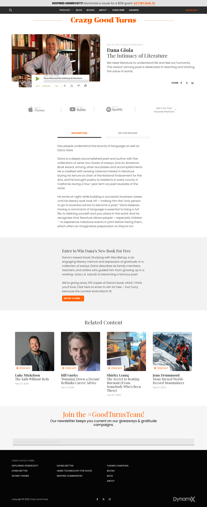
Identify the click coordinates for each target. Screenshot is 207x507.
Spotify (114, 109)
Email (16, 436)
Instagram (110, 499)
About (111, 481)
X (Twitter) (103, 499)
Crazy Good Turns (103, 20)
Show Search (10, 10)
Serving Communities (69, 475)
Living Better (19, 470)
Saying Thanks (20, 475)
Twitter (187, 83)
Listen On (190, 10)
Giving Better (65, 465)
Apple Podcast (36, 109)
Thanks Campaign (117, 465)
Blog (110, 475)
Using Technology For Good (74, 470)
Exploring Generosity (25, 465)
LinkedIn (192, 83)
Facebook (181, 83)
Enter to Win (72, 298)
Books (111, 470)
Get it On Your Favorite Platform (164, 110)
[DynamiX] (184, 499)
